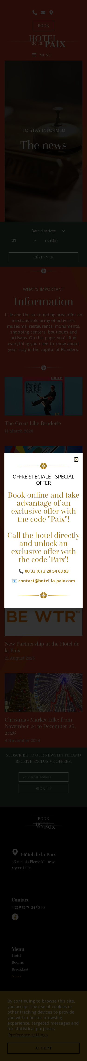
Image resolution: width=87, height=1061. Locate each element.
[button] (76, 459)
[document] (43, 530)
